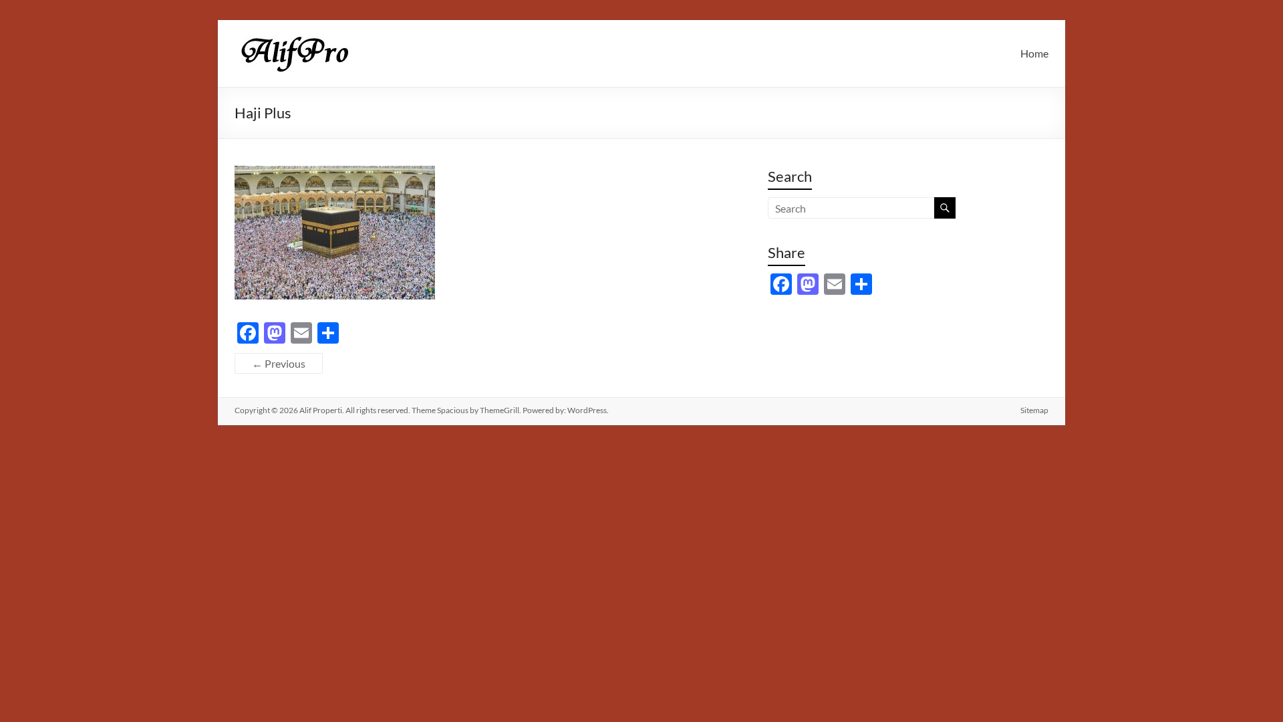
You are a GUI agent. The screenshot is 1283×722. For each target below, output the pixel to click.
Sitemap (1034, 410)
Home (1034, 53)
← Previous (278, 363)
